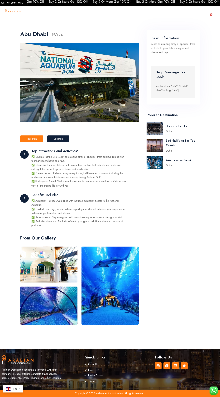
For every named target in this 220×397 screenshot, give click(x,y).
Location (58, 139)
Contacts (106, 20)
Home (42, 13)
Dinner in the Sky (176, 126)
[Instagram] (158, 365)
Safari (129, 13)
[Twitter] (184, 365)
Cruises (115, 13)
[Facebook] (166, 365)
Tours (73, 13)
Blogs (91, 20)
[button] (196, 17)
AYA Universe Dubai (178, 160)
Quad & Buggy (153, 13)
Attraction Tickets (93, 13)
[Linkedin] (175, 365)
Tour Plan (32, 139)
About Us (58, 13)
